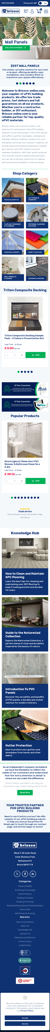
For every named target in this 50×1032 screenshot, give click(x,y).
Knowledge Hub (25, 930)
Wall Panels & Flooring (25, 913)
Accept (25, 1018)
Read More (25, 792)
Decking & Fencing (25, 902)
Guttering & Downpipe (25, 890)
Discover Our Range (14, 47)
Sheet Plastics (25, 894)
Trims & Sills (25, 909)
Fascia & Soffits (25, 886)
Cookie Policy (25, 945)
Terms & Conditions (25, 922)
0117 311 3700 (8, 3)
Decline (25, 1024)
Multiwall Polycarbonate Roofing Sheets (25, 905)
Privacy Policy (25, 941)
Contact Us (25, 934)
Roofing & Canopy (25, 898)
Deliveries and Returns (25, 937)
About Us (25, 926)
